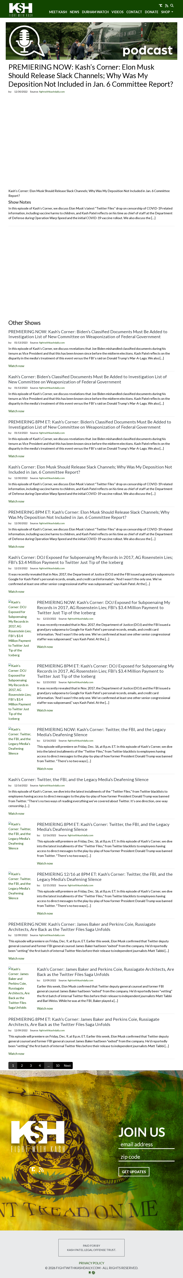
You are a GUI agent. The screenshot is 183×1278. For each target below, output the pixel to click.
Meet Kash (58, 12)
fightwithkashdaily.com (24, 10)
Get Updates (134, 1172)
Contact (134, 12)
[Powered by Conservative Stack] (93, 1273)
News (74, 12)
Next (67, 1065)
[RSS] (166, 5)
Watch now (16, 366)
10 (57, 1065)
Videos (117, 12)
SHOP (165, 12)
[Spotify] (160, 5)
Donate (151, 12)
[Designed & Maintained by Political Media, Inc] (89, 1273)
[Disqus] (91, 273)
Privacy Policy (91, 1263)
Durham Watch (95, 12)
